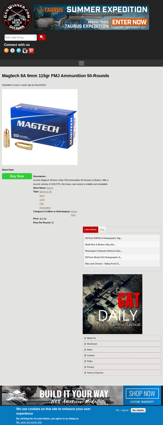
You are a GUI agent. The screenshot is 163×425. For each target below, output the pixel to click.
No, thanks (138, 410)
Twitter (19, 51)
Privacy (90, 367)
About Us (91, 338)
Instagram (25, 51)
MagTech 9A (46, 191)
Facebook (13, 51)
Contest (90, 355)
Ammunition (45, 207)
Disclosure (92, 344)
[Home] (17, 17)
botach (50, 188)
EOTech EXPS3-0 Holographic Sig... (103, 238)
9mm (42, 195)
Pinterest (32, 51)
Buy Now (17, 176)
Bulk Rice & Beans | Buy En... (100, 244)
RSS (7, 51)
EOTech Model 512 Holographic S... (103, 257)
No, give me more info (29, 422)
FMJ (42, 203)
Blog (102, 229)
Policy (90, 361)
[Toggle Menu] (81, 62)
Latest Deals (91, 229)
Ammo (74, 211)
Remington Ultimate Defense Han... (103, 251)
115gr (42, 199)
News (89, 349)
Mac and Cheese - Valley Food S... (102, 263)
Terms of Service (95, 373)
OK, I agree (122, 410)
